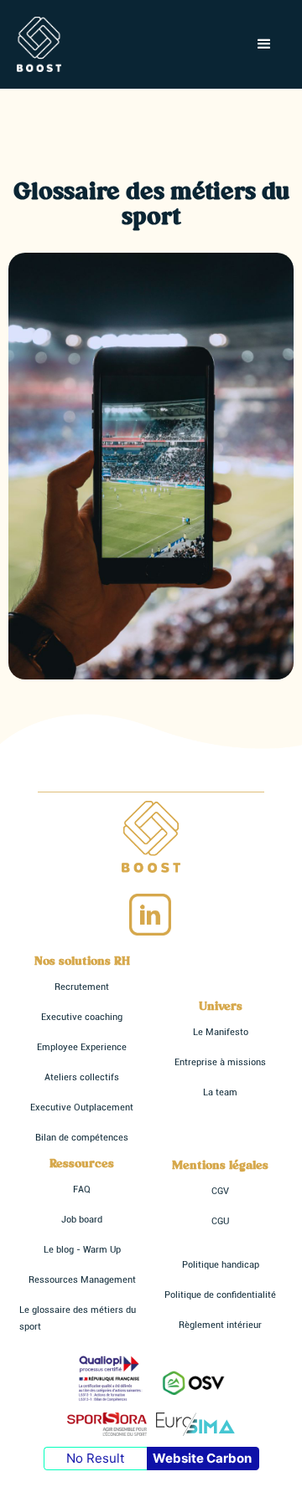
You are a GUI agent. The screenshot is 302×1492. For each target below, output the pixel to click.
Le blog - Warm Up (82, 1249)
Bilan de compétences (81, 1137)
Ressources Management (82, 1279)
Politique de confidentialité (220, 1294)
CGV (220, 1191)
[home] (39, 44)
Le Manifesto (220, 1032)
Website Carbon (202, 1458)
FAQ (82, 1189)
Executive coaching (81, 1017)
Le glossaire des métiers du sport (77, 1318)
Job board (81, 1219)
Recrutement (82, 987)
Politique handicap (220, 1264)
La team (220, 1092)
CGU (220, 1221)
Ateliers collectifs (81, 1077)
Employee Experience (82, 1047)
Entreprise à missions (220, 1062)
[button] (264, 44)
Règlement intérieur (220, 1325)
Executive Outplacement (81, 1107)
